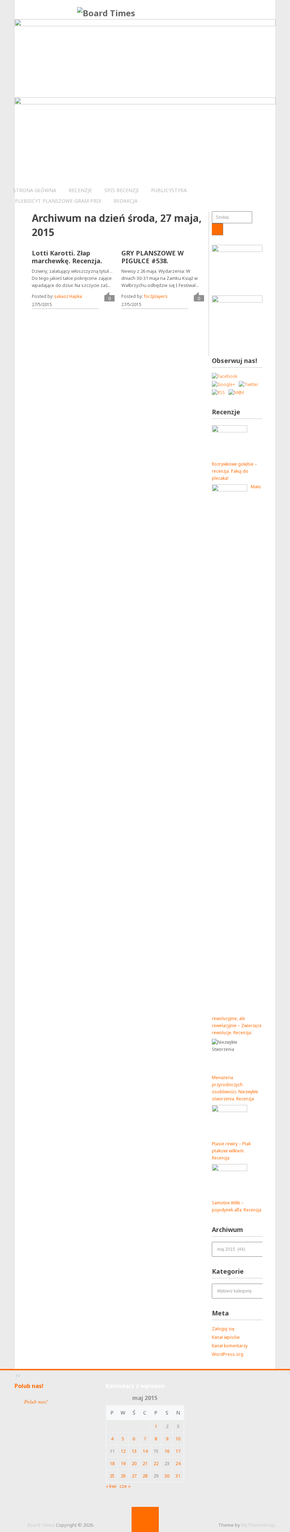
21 (145, 1463)
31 (177, 1476)
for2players (156, 296)
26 (123, 1476)
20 (134, 1463)
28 (145, 1476)
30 (166, 1476)
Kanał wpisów (225, 1337)
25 (112, 1476)
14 (145, 1451)
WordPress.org (227, 1354)
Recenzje (80, 190)
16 (166, 1451)
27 (134, 1476)
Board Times (41, 1525)
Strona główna (34, 190)
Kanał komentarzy (230, 1346)
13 (134, 1451)
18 (112, 1463)
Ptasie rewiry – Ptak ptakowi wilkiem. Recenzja (231, 1151)
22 (155, 1463)
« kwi (111, 1486)
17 (177, 1451)
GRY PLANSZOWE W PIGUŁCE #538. (152, 257)
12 (123, 1451)
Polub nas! (29, 1386)
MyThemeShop (257, 1525)
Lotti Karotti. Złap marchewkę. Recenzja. (67, 257)
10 (177, 1438)
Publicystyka (169, 190)
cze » (125, 1486)
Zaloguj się (223, 1329)
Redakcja (126, 200)
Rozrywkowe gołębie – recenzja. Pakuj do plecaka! (234, 471)
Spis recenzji (121, 190)
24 (177, 1463)
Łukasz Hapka (68, 296)
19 (123, 1463)
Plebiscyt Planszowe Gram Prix (58, 200)
